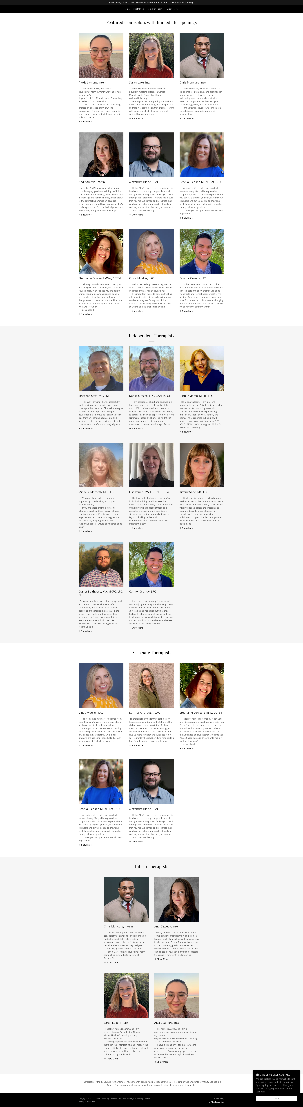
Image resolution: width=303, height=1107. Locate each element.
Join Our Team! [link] (155, 9)
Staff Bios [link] (139, 9)
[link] (216, 1101)
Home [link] (127, 9)
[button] (86, 121)
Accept (276, 1098)
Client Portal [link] (173, 9)
